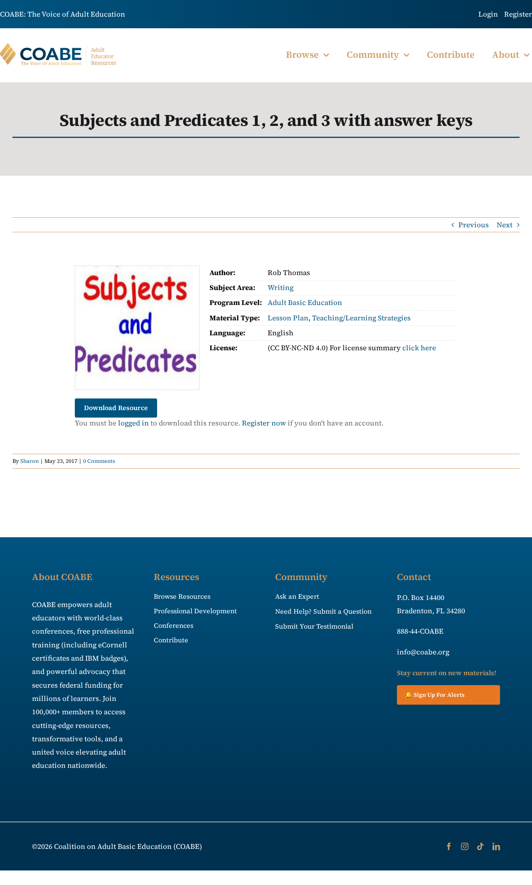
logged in (133, 423)
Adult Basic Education (305, 302)
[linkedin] (496, 846)
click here (419, 348)
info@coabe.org (423, 652)
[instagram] (464, 846)
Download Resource (116, 407)
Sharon (29, 461)
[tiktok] (480, 846)
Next (504, 225)
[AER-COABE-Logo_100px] (58, 46)
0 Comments (99, 461)
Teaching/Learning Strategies (361, 318)
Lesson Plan (288, 318)
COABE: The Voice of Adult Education (62, 14)
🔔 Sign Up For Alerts (435, 695)
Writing (280, 288)
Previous (473, 225)
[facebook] (449, 846)
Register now (264, 423)
